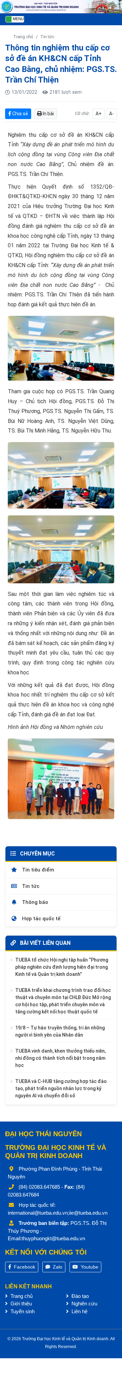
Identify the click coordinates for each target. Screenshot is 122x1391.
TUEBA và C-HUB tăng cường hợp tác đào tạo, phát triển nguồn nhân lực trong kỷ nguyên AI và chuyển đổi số (61, 1088)
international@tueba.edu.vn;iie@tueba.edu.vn (57, 1213)
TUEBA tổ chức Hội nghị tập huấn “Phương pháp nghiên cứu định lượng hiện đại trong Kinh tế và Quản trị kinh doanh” (61, 967)
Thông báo (34, 902)
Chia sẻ (19, 113)
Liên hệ (78, 1311)
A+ (99, 113)
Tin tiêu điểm (37, 870)
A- (111, 113)
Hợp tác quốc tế (40, 919)
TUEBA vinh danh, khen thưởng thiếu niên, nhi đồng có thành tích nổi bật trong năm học (60, 1058)
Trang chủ (23, 36)
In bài (48, 113)
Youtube (88, 1267)
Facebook (24, 1267)
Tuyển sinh (22, 1311)
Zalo (57, 1267)
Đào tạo (79, 1296)
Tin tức (47, 36)
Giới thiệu (20, 1303)
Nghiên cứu (83, 1303)
